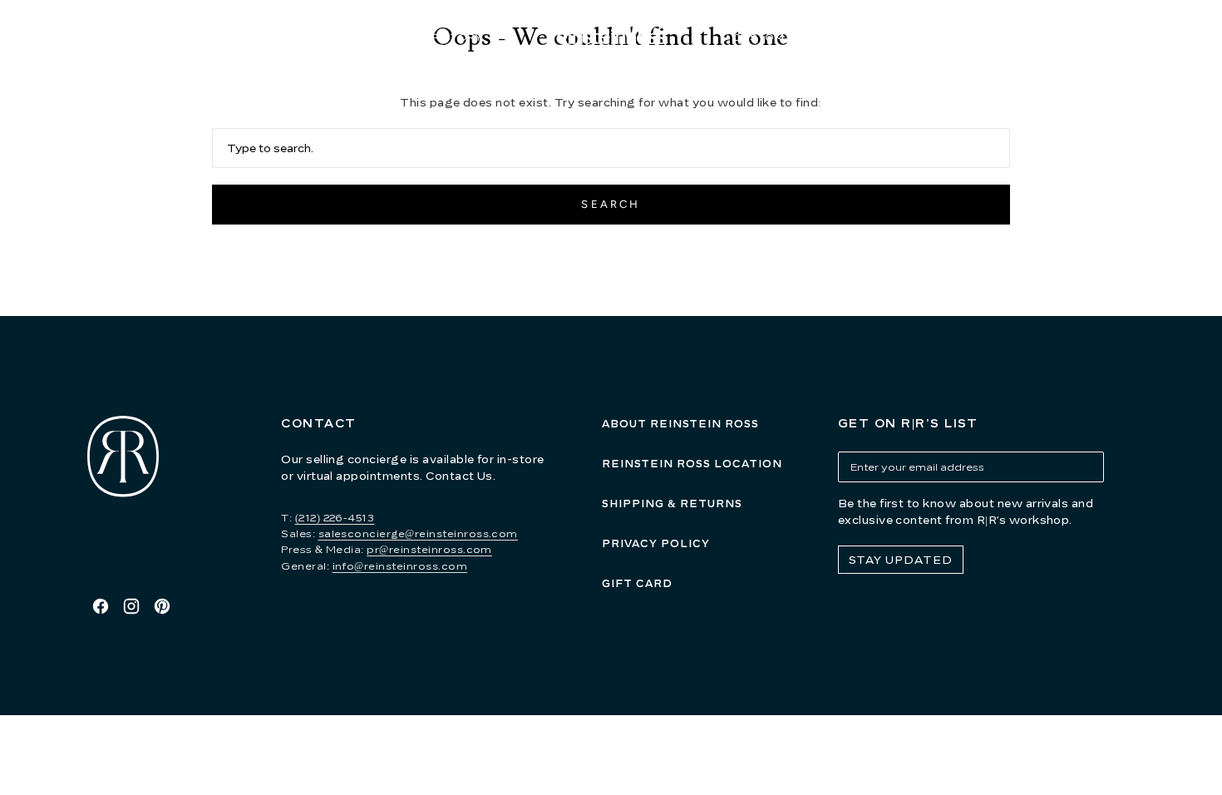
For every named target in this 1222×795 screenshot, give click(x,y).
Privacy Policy (656, 543)
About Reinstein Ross (680, 423)
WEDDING (879, 37)
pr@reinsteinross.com (429, 549)
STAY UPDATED (901, 559)
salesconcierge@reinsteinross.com (418, 533)
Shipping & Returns (672, 503)
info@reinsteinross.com (400, 566)
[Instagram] (131, 606)
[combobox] (611, 148)
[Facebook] (100, 606)
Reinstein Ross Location (692, 463)
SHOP (330, 37)
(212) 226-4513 (335, 517)
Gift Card (637, 583)
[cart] (1146, 38)
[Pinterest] (162, 606)
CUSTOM (758, 37)
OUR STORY (448, 37)
